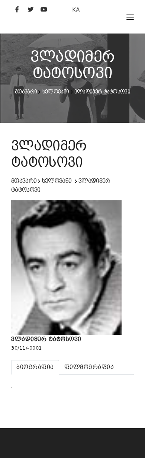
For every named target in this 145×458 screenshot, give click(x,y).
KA (76, 9)
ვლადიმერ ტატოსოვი (102, 92)
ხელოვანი (55, 92)
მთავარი (26, 92)
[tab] (35, 367)
